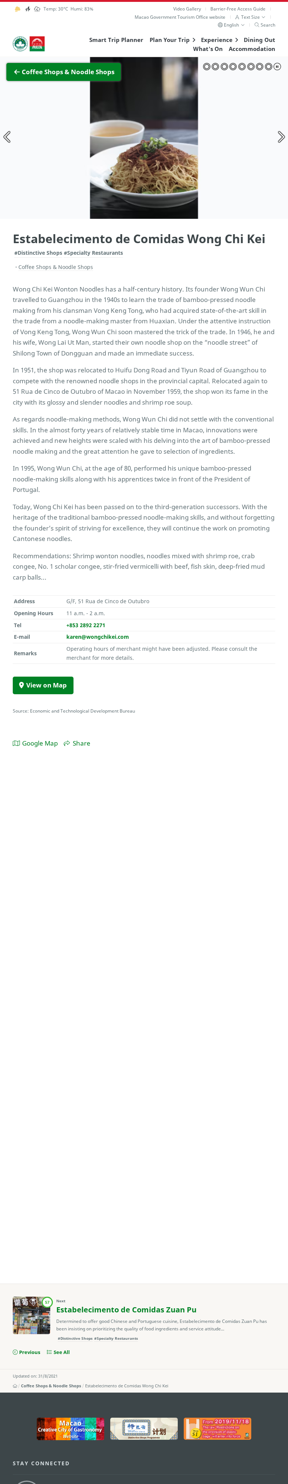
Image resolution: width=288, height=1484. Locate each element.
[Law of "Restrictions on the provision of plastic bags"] (217, 1429)
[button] (250, 17)
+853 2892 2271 (85, 625)
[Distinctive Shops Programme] (143, 1429)
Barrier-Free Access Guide (238, 9)
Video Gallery (187, 9)
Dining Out (259, 39)
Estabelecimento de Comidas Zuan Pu (126, 1310)
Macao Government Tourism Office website (180, 17)
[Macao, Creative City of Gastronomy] (70, 1429)
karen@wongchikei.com (97, 636)
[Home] (15, 1385)
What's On (208, 48)
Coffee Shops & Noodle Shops (51, 1385)
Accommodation (252, 48)
